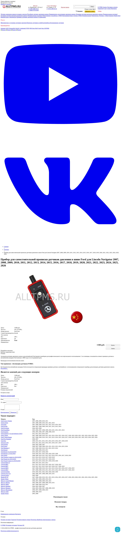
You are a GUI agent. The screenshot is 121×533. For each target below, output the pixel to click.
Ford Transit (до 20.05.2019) (8, 459)
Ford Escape (4, 426)
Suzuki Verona (5, 493)
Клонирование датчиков (57, 23)
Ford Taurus (4, 455)
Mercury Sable (5, 491)
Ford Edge (3, 424)
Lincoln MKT (4, 466)
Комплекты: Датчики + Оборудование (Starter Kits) (106, 15)
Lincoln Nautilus (5, 471)
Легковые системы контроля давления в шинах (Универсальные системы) (96, 14)
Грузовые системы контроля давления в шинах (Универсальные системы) (21, 15)
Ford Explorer (4, 432)
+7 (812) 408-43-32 (52, 8)
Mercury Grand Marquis (7, 481)
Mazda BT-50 (4, 477)
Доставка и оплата (112, 7)
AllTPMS (46, 28)
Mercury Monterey (6, 488)
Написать (14, 412)
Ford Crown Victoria (6, 421)
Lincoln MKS (4, 464)
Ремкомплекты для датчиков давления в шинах (62, 14)
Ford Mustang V (5, 448)
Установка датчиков (11, 525)
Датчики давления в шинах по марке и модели (14, 14)
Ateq (42, 28)
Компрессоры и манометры (8, 17)
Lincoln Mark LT (5, 462)
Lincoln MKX (4, 468)
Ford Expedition (5, 430)
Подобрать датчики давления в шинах (38, 14)
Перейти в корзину (6, 4)
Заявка (113, 348)
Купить (113, 345)
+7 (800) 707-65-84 (33, 10)
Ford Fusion (4, 446)
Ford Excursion (5, 428)
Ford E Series (4, 422)
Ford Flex (3, 441)
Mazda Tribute (4, 479)
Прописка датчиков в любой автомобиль (38, 23)
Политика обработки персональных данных (43, 519)
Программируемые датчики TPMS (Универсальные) (77, 15)
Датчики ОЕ (20, 525)
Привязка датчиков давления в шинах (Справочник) (31, 17)
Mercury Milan (5, 484)
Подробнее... (4, 368)
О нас (105, 8)
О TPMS (100, 7)
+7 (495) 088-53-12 (33, 8)
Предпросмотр (5, 412)
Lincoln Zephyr (5, 475)
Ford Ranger (4, 450)
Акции (105, 7)
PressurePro (12, 28)
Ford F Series (4, 435)
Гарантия (100, 8)
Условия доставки (6, 519)
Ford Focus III (4, 442)
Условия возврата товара (23, 519)
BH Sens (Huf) (34, 28)
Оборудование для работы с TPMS (52, 15)
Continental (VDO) (25, 28)
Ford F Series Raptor (6, 437)
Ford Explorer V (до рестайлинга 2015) (11, 433)
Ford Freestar (4, 444)
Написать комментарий (8, 396)
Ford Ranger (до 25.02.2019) (8, 451)
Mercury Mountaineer (6, 490)
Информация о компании (8, 514)
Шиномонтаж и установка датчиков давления (14, 23)
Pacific (17, 28)
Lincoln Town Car (6, 473)
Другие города (65, 7)
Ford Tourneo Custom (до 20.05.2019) (11, 457)
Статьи (109, 8)
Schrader (3, 28)
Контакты (114, 8)
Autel (39, 28)
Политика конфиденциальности (10, 531)
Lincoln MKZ (4, 470)
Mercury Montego (5, 486)
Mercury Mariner (5, 482)
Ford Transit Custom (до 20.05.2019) (10, 461)
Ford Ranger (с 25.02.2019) (8, 453)
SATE (7, 28)
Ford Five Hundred (6, 439)
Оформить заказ (91, 11)
